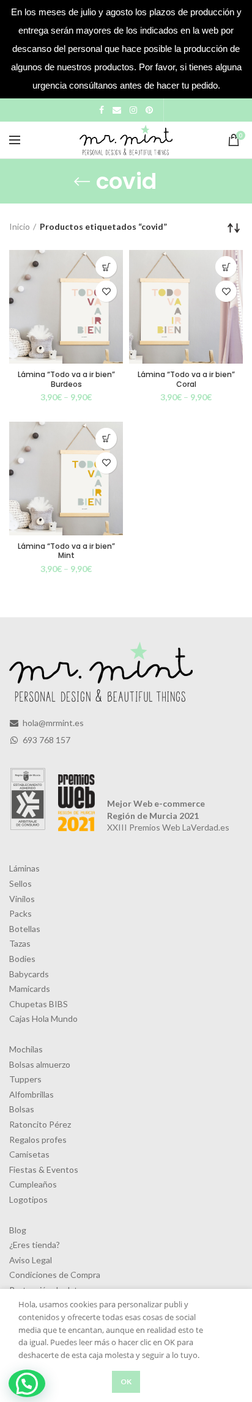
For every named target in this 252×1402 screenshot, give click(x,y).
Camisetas (29, 1154)
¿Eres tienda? (34, 1244)
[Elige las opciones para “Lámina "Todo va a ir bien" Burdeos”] (106, 266)
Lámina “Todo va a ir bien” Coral (186, 379)
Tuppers (25, 1079)
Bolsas (21, 1109)
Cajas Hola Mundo (43, 1018)
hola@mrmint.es (52, 723)
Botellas (24, 928)
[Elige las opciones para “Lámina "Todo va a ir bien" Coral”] (226, 266)
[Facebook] (101, 110)
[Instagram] (133, 110)
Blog (17, 1230)
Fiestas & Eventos (43, 1169)
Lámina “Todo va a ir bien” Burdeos (66, 379)
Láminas (24, 868)
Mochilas (26, 1049)
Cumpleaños (33, 1184)
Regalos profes (38, 1139)
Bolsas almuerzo (39, 1064)
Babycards (29, 974)
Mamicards (29, 988)
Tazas (20, 943)
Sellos (20, 883)
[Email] (116, 110)
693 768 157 (45, 740)
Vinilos (22, 899)
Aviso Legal (30, 1260)
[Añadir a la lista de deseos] (106, 291)
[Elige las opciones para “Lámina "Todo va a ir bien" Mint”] (106, 438)
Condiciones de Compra (54, 1274)
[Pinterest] (149, 110)
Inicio (19, 226)
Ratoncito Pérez (40, 1124)
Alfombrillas (31, 1094)
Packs (20, 913)
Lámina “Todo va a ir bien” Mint (66, 550)
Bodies (22, 958)
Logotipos (28, 1199)
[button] (27, 1383)
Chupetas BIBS (38, 1004)
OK (126, 1381)
